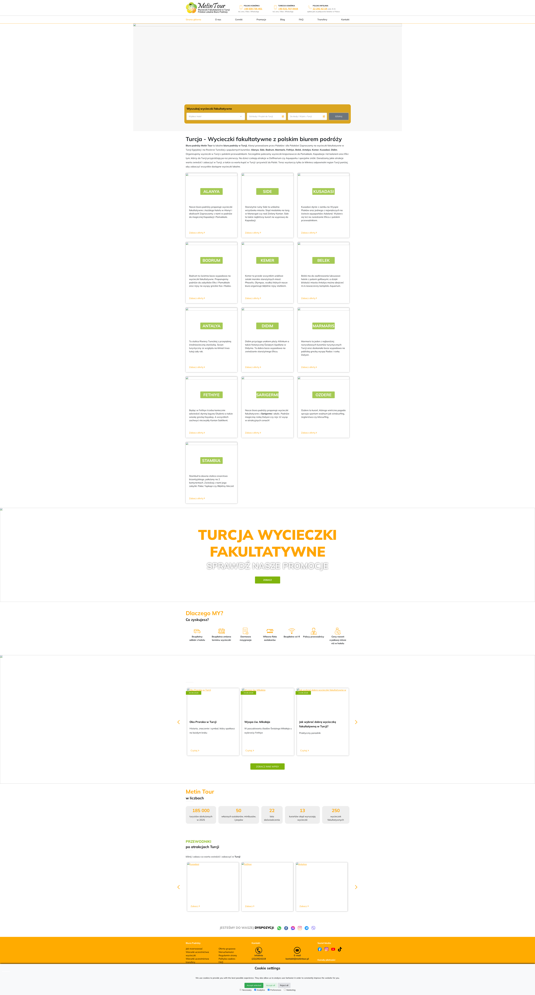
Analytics (261, 990)
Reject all (284, 985)
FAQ (301, 19)
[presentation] (179, 721)
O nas (218, 19)
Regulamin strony (228, 955)
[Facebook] (320, 949)
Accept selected (254, 985)
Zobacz (267, 580)
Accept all (270, 985)
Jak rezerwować (194, 948)
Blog (282, 19)
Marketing (290, 990)
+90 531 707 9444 (288, 8)
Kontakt (345, 19)
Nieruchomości (226, 952)
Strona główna (193, 19)
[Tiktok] (340, 949)
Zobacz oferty (196, 232)
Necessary (246, 990)
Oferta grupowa (227, 948)
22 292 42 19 (320, 8)
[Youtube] (333, 949)
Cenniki (239, 19)
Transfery (322, 19)
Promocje (261, 19)
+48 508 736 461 (253, 8)
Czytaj (194, 750)
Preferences (275, 990)
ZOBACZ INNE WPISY (267, 766)
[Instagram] (326, 949)
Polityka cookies (227, 958)
